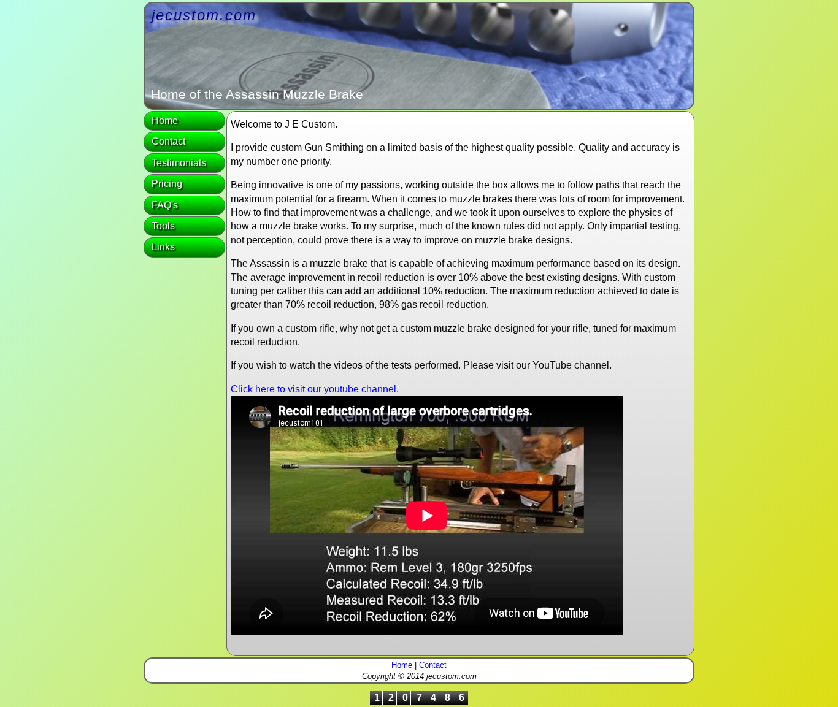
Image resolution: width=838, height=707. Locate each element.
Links (163, 247)
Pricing (167, 183)
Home (165, 120)
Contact (168, 141)
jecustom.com (204, 15)
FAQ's (165, 205)
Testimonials (179, 163)
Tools (163, 226)
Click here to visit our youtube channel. (315, 389)
